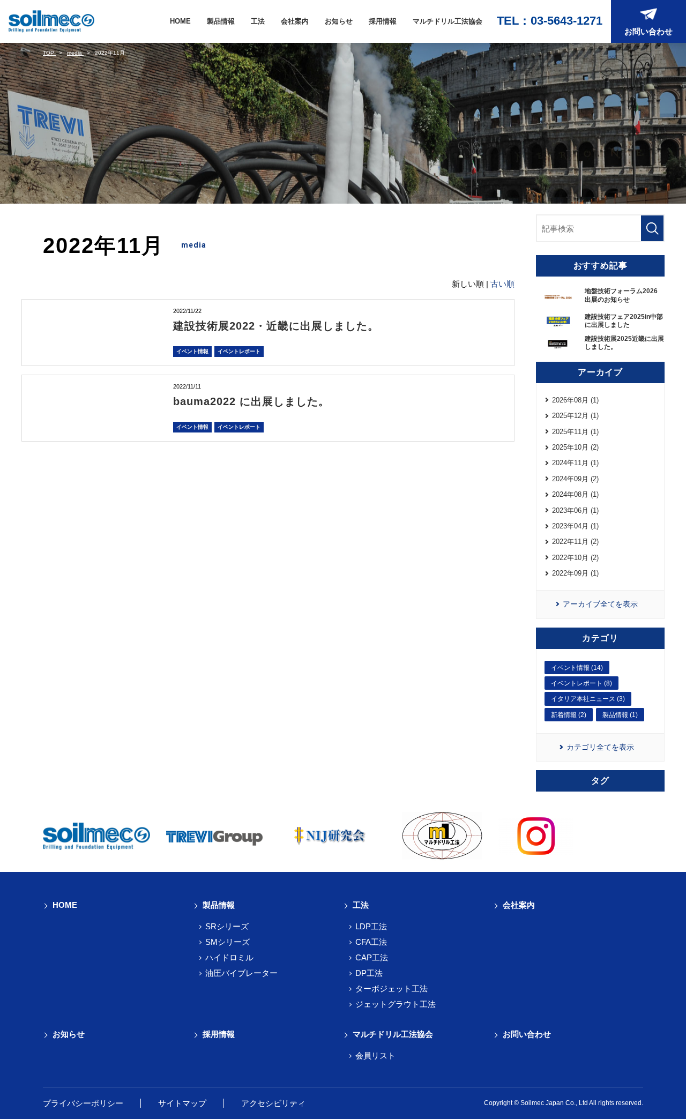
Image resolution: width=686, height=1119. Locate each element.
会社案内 (295, 21)
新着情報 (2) (568, 715)
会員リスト (375, 1055)
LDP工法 (371, 926)
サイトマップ (182, 1103)
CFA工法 (371, 941)
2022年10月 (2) (575, 558)
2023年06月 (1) (575, 510)
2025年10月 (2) (575, 447)
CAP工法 (371, 957)
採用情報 (383, 21)
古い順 (502, 283)
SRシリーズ (227, 926)
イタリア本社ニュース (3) (588, 699)
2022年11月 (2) (575, 542)
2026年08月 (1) (575, 400)
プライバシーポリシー (83, 1103)
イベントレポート (239, 351)
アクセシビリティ (273, 1103)
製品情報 (221, 21)
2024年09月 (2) (575, 479)
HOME (180, 21)
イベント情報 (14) (577, 668)
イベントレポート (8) (581, 683)
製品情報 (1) (620, 715)
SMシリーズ (227, 941)
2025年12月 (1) (575, 416)
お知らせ (339, 21)
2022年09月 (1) (575, 573)
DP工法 (369, 973)
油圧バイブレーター (241, 973)
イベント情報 (192, 351)
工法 (258, 21)
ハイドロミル (229, 957)
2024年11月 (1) (575, 463)
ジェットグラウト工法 (395, 1004)
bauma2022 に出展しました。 (251, 401)
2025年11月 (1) (575, 432)
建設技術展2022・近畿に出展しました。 (276, 326)
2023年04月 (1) (575, 526)
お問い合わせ (527, 1034)
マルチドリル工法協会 (447, 21)
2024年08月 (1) (575, 494)
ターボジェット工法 (391, 988)
